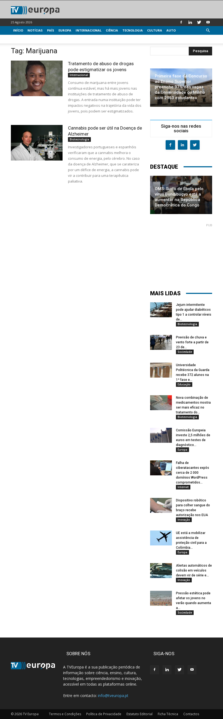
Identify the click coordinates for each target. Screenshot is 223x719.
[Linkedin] (190, 22)
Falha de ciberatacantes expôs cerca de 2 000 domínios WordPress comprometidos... (192, 472)
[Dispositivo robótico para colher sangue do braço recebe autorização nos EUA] (161, 505)
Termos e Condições (65, 714)
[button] (207, 30)
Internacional (88, 30)
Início (18, 30)
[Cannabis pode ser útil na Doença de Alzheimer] (37, 143)
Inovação (184, 520)
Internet (183, 487)
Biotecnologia (79, 139)
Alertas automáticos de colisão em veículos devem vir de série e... (194, 570)
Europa (64, 30)
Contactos (191, 714)
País (50, 30)
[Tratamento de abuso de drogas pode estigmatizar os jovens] (37, 78)
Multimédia (23, 39)
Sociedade (185, 352)
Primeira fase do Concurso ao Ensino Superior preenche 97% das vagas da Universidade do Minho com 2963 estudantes (181, 87)
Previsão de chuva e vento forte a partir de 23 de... (192, 342)
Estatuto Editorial (139, 714)
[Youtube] (208, 22)
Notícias (35, 30)
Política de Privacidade (103, 714)
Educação (184, 384)
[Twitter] (199, 22)
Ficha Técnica (168, 714)
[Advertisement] (181, 254)
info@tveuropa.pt (113, 695)
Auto (171, 30)
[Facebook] (181, 22)
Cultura (154, 30)
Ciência (112, 30)
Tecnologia (132, 30)
